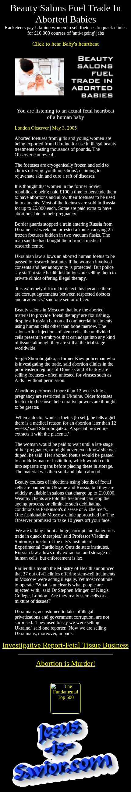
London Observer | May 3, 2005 (46, 127)
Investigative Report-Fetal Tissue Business (65, 645)
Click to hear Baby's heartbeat (65, 44)
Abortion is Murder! (65, 663)
